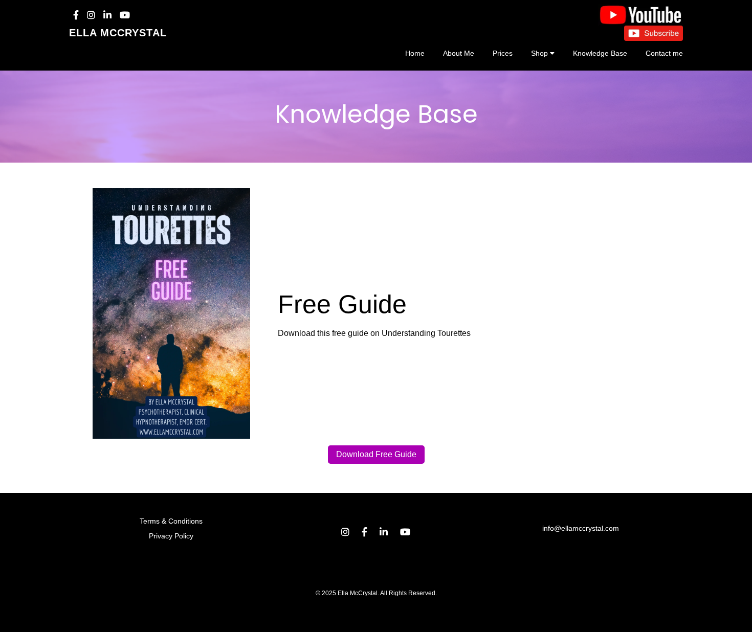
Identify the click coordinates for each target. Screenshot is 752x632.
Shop (539, 53)
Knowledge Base (600, 53)
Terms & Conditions (171, 521)
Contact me (664, 53)
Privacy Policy (171, 536)
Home (415, 53)
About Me (458, 53)
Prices (503, 53)
